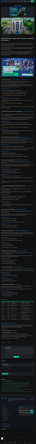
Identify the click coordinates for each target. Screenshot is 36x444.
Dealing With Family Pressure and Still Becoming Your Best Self (11, 388)
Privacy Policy (32, 434)
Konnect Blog (4, 420)
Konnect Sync (4, 411)
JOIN (31, 410)
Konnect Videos (4, 409)
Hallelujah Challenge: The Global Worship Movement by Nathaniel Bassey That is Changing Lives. (16, 383)
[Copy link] (11, 342)
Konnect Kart (4, 412)
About (26, 434)
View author (7, 356)
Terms (28, 434)
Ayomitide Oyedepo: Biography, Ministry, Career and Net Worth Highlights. (12, 390)
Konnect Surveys (4, 417)
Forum (9, 1)
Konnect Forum (4, 408)
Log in (10, 365)
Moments (12, 1)
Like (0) (4, 342)
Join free (32, 1)
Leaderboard (21, 1)
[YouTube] (4, 429)
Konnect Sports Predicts (6, 414)
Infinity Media (8, 347)
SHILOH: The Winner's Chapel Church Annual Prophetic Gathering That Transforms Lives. (14, 385)
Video (15, 1)
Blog (17, 1)
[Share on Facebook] (9, 342)
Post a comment (5, 373)
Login (29, 1)
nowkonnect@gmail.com (6, 426)
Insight (3, 33)
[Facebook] (2, 429)
